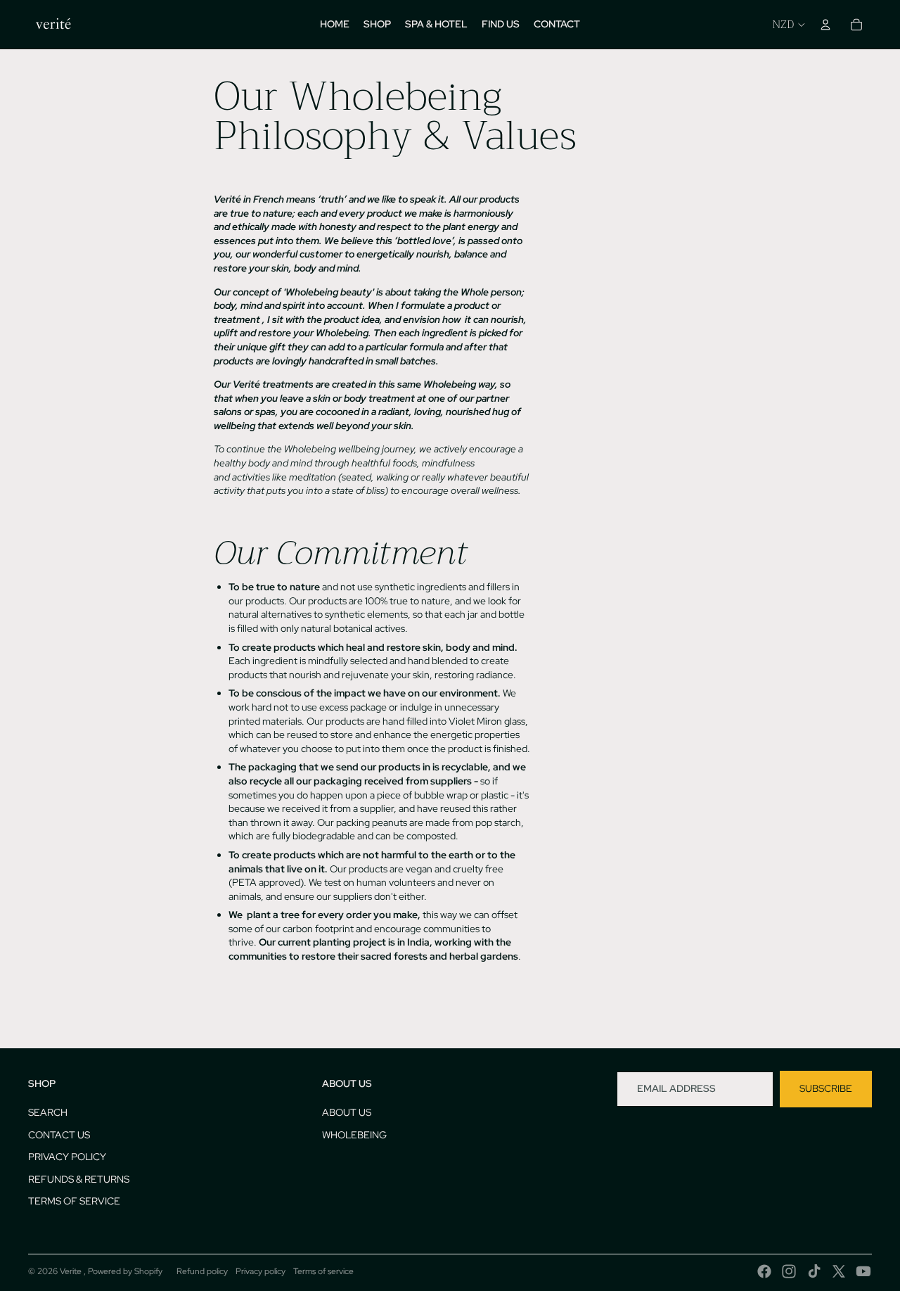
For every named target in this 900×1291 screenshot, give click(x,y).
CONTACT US (59, 1134)
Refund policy (202, 1271)
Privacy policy (260, 1271)
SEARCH (48, 1112)
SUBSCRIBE (825, 1088)
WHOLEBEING (354, 1134)
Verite (72, 1271)
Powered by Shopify (125, 1271)
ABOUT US (346, 1112)
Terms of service (323, 1271)
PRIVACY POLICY (67, 1156)
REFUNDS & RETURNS (78, 1179)
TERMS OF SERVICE (74, 1201)
